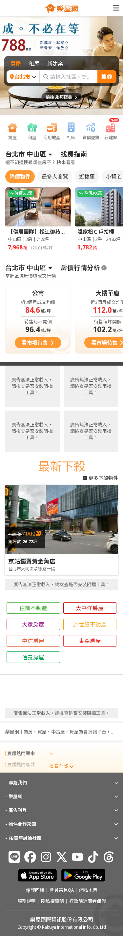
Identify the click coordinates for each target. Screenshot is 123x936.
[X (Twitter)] (62, 857)
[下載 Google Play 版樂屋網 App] (83, 875)
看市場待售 (35, 342)
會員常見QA (62, 890)
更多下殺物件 (103, 478)
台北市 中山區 (25, 154)
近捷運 (87, 176)
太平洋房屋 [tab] (90, 608)
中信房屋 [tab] (33, 641)
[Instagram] (46, 857)
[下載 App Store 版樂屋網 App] (37, 875)
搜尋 (107, 76)
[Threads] (109, 857)
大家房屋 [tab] (33, 624)
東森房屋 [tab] (90, 641)
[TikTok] (93, 857)
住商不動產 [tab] (33, 608)
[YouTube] (77, 857)
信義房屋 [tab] (33, 657)
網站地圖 (88, 890)
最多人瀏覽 (55, 176)
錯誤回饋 (35, 890)
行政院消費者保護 (87, 901)
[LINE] (14, 857)
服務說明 (26, 901)
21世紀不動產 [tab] (90, 624)
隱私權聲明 (52, 901)
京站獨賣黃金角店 (31, 561)
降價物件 (20, 176)
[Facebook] (30, 857)
